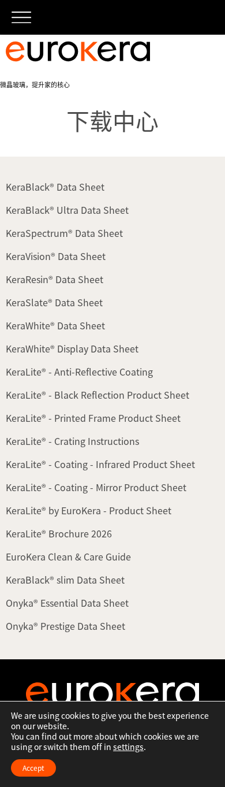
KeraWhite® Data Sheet (55, 325)
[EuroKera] (78, 51)
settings (128, 746)
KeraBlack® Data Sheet (55, 187)
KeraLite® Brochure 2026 (59, 533)
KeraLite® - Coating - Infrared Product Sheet (100, 464)
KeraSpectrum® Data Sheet (64, 233)
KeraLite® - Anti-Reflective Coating (79, 371)
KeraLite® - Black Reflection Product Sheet (97, 395)
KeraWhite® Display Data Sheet (72, 348)
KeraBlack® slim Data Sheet (65, 579)
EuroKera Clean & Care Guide (68, 556)
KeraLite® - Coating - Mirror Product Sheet (96, 487)
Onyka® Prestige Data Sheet (65, 626)
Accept (33, 768)
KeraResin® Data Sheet (54, 279)
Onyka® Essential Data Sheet (67, 603)
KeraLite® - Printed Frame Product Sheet (93, 418)
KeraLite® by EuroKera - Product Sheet (88, 510)
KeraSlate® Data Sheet (54, 302)
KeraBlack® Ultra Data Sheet (67, 210)
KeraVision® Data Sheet (56, 256)
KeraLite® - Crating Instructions (72, 441)
